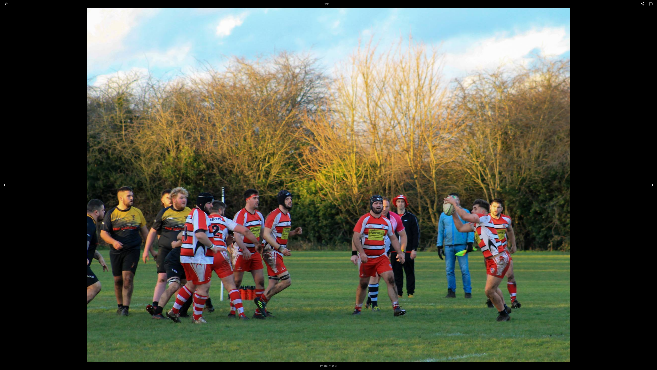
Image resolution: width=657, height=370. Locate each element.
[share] (643, 4)
